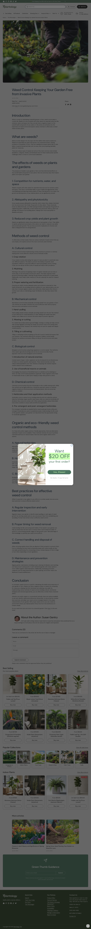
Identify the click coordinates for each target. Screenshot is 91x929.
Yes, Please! (59, 472)
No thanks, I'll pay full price (59, 478)
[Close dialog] (72, 445)
